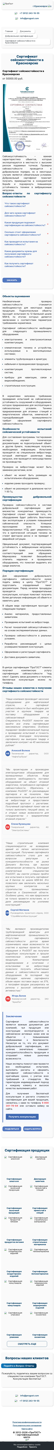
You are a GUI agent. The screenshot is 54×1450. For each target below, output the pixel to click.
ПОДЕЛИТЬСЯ (12, 1129)
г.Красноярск (40, 6)
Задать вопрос (32, 1129)
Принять (33, 1447)
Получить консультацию (22, 1116)
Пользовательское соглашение (27, 1425)
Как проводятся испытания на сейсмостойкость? (27, 243)
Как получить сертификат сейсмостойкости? (27, 265)
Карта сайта (27, 1429)
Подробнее (22, 1447)
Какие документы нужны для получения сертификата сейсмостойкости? (27, 254)
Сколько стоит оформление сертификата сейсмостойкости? (27, 233)
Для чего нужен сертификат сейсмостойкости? (27, 214)
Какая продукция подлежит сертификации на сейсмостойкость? (27, 224)
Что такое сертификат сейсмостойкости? (27, 204)
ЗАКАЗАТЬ (12, 280)
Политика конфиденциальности (27, 1422)
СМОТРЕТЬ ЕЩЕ (27, 1344)
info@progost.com (29, 18)
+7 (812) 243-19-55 (29, 13)
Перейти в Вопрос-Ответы (19, 1365)
